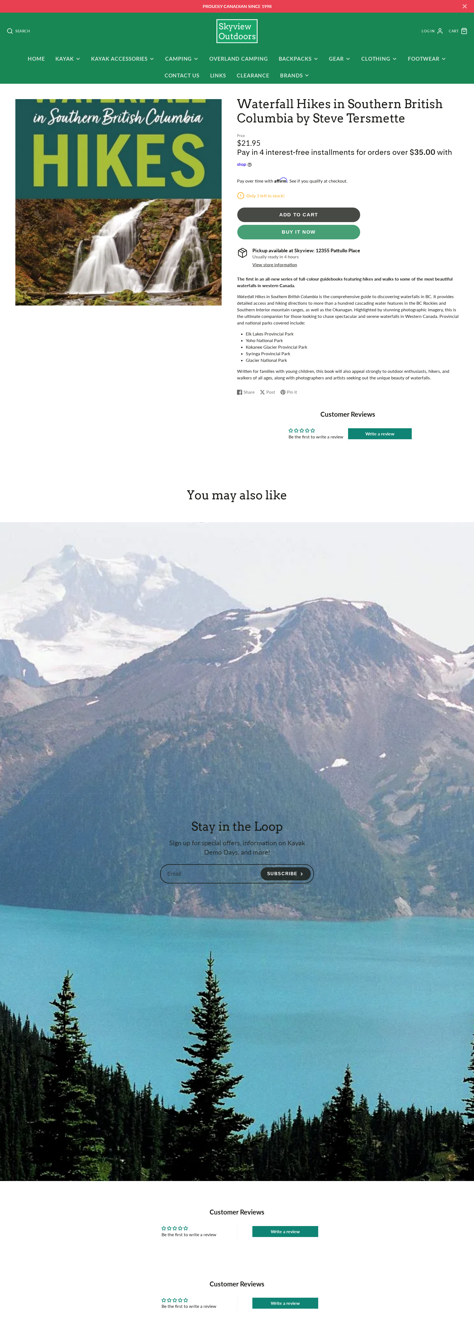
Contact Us (182, 75)
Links (218, 75)
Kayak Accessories (119, 58)
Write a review (379, 433)
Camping (178, 58)
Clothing (376, 58)
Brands (291, 75)
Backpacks (295, 58)
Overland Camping (238, 58)
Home (36, 58)
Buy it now (299, 232)
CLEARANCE (253, 75)
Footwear (424, 58)
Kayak (64, 58)
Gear (336, 58)
